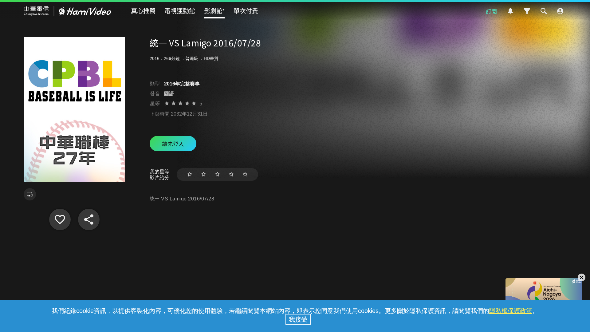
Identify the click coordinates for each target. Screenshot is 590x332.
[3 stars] (217, 174)
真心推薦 (143, 10)
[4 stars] (231, 174)
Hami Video (67, 11)
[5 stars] (245, 174)
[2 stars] (203, 174)
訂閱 (491, 11)
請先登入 (173, 144)
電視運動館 (179, 10)
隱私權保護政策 (510, 310)
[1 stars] (190, 174)
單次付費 (246, 10)
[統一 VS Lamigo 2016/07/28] (60, 219)
